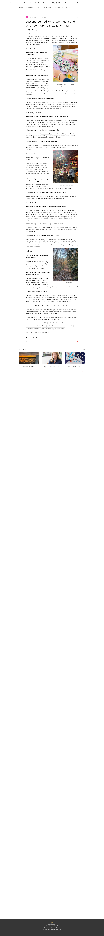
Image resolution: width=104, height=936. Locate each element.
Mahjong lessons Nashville (54, 325)
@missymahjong (55, 927)
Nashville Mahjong (47, 7)
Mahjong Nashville (42, 322)
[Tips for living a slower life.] (29, 358)
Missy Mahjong (65, 322)
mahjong (38, 7)
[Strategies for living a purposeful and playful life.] (52, 358)
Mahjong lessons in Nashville (33, 328)
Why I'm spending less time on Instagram (51, 367)
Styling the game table (73, 366)
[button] (83, 7)
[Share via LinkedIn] (33, 337)
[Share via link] (37, 337)
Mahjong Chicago (41, 325)
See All (83, 349)
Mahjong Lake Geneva (54, 322)
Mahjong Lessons (31, 325)
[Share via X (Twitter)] (30, 337)
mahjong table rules (59, 328)
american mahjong (31, 322)
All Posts (21, 7)
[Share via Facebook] (26, 337)
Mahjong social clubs (68, 325)
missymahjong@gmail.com (53, 929)
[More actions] (77, 17)
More (67, 7)
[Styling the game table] (75, 358)
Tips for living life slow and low (28, 367)
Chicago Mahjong (59, 7)
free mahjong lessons (47, 328)
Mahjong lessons (29, 7)
